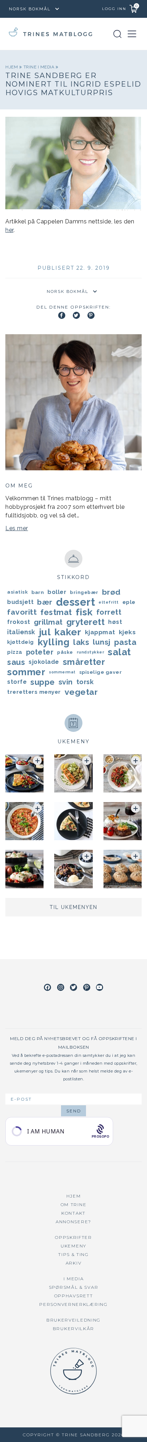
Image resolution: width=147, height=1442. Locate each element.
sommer (26, 672)
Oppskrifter (73, 1237)
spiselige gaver (100, 672)
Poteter (40, 652)
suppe (42, 682)
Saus (16, 662)
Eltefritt (108, 602)
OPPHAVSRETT (73, 1295)
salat (119, 652)
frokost (18, 622)
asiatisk (17, 592)
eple (129, 602)
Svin (66, 682)
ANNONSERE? (73, 1221)
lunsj (102, 641)
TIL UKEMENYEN (73, 907)
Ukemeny (73, 1246)
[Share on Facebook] (61, 315)
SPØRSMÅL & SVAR (73, 1287)
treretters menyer (34, 692)
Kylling (53, 642)
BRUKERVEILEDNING (73, 1320)
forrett (109, 612)
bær (44, 602)
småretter (84, 662)
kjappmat (100, 632)
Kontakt (73, 1213)
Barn (37, 592)
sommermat (62, 672)
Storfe (17, 681)
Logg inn (114, 8)
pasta (125, 642)
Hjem (12, 66)
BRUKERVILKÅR (73, 1328)
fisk (84, 612)
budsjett (20, 602)
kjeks (127, 632)
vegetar (81, 692)
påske (65, 652)
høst (115, 622)
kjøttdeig (20, 642)
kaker (67, 632)
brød (111, 592)
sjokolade (44, 661)
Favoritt (22, 612)
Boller (56, 592)
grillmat (48, 622)
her (9, 230)
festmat (56, 612)
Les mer (16, 528)
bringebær (84, 592)
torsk (85, 682)
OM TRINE (74, 1204)
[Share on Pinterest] (91, 315)
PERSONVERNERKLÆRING (73, 1304)
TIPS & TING (73, 1254)
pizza (14, 652)
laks (81, 642)
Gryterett (85, 622)
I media (74, 1278)
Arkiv (74, 1263)
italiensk (21, 632)
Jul (45, 632)
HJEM (73, 1196)
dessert (75, 602)
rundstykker (91, 652)
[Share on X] (76, 315)
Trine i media (40, 66)
